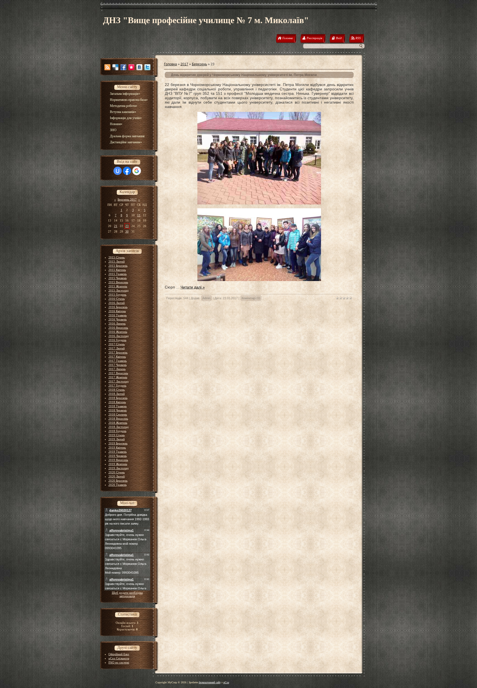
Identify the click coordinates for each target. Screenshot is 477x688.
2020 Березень (118, 480)
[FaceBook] (123, 67)
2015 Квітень (117, 269)
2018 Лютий (116, 393)
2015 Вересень (118, 282)
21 (115, 226)
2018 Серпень (117, 414)
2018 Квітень (117, 402)
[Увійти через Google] (136, 170)
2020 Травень (117, 484)
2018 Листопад (118, 426)
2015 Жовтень (117, 286)
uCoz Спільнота (118, 658)
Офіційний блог (118, 654)
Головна (170, 64)
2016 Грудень (117, 340)
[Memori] (131, 67)
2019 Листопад (118, 468)
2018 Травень (117, 406)
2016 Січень (116, 298)
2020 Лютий (116, 476)
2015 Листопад (118, 290)
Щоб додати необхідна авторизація (127, 594)
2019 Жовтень (117, 464)
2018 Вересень (118, 418)
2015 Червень (117, 278)
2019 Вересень (118, 460)
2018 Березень (118, 398)
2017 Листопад (118, 381)
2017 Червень (117, 364)
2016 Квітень (117, 311)
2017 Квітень (117, 356)
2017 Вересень (118, 373)
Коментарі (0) (251, 298)
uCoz (226, 682)
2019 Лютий (116, 439)
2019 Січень (116, 435)
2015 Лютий (116, 261)
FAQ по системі (118, 662)
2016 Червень (117, 319)
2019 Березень (118, 443)
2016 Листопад (118, 336)
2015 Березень (118, 265)
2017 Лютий (116, 348)
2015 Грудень (117, 294)
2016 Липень (117, 323)
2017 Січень (116, 344)
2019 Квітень (117, 447)
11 (139, 215)
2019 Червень (117, 455)
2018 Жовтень (117, 422)
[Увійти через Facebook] (127, 171)
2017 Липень (117, 369)
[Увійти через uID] (117, 171)
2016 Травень (117, 315)
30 (127, 231)
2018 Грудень (117, 431)
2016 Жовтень (117, 331)
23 (127, 226)
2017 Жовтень (117, 377)
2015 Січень (116, 257)
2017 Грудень (117, 385)
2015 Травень (117, 274)
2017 (184, 64)
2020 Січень (116, 472)
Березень (199, 64)
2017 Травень (117, 360)
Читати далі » (193, 287)
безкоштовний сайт (210, 682)
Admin (206, 298)
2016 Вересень (118, 327)
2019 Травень (117, 451)
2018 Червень (117, 410)
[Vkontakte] (139, 67)
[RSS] (107, 67)
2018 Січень (116, 389)
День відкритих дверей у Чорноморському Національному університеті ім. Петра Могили (244, 75)
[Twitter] (147, 67)
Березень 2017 (127, 199)
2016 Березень (118, 307)
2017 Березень (118, 352)
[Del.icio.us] (115, 67)
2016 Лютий (116, 302)
